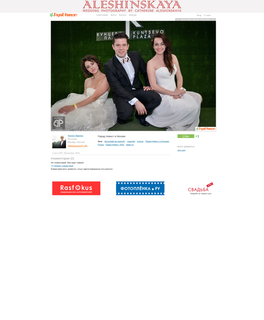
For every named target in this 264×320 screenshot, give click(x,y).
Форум (132, 15)
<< (178, 19)
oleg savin (182, 150)
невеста (130, 145)
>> (213, 19)
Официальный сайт (78, 146)
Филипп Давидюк (75, 136)
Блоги (122, 15)
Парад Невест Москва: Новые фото (195, 19)
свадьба (131, 141)
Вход (199, 15)
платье (140, 141)
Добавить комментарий (63, 166)
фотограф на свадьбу (115, 141)
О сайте (207, 15)
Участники (102, 15)
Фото (113, 15)
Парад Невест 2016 (115, 145)
